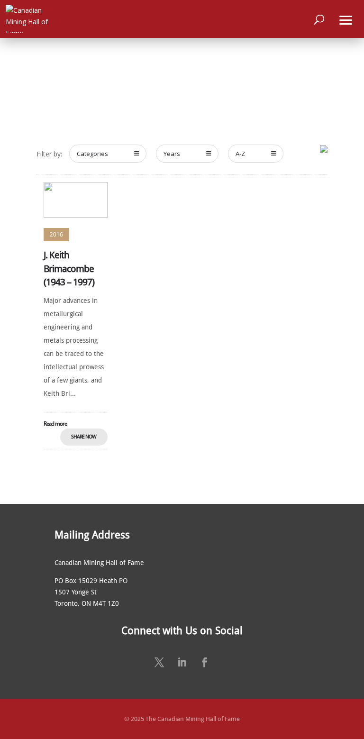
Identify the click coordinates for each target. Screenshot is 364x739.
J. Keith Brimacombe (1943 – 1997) (69, 268)
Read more (55, 423)
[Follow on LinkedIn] (182, 662)
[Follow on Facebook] (204, 662)
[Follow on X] (159, 662)
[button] (346, 19)
